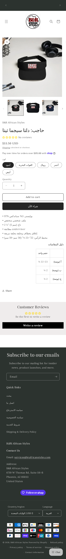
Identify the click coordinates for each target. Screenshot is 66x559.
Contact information (34, 552)
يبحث (8, 395)
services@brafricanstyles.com (32, 457)
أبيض (8, 172)
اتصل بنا (10, 402)
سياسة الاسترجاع (14, 410)
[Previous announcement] (5, 5)
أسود (8, 165)
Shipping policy (52, 547)
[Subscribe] (55, 376)
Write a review (33, 325)
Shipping (6, 147)
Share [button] (9, 290)
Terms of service (34, 547)
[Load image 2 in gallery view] (33, 108)
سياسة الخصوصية (14, 417)
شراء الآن (33, 206)
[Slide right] (62, 108)
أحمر (56, 165)
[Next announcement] (60, 5)
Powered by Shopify (38, 542)
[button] (6, 21)
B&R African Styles (19, 542)
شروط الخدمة (13, 424)
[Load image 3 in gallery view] (50, 108)
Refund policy (56, 542)
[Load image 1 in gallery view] (16, 108)
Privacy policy (16, 547)
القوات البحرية (25, 165)
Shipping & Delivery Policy (21, 431)
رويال (43, 165)
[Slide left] (3, 108)
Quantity (7, 179)
